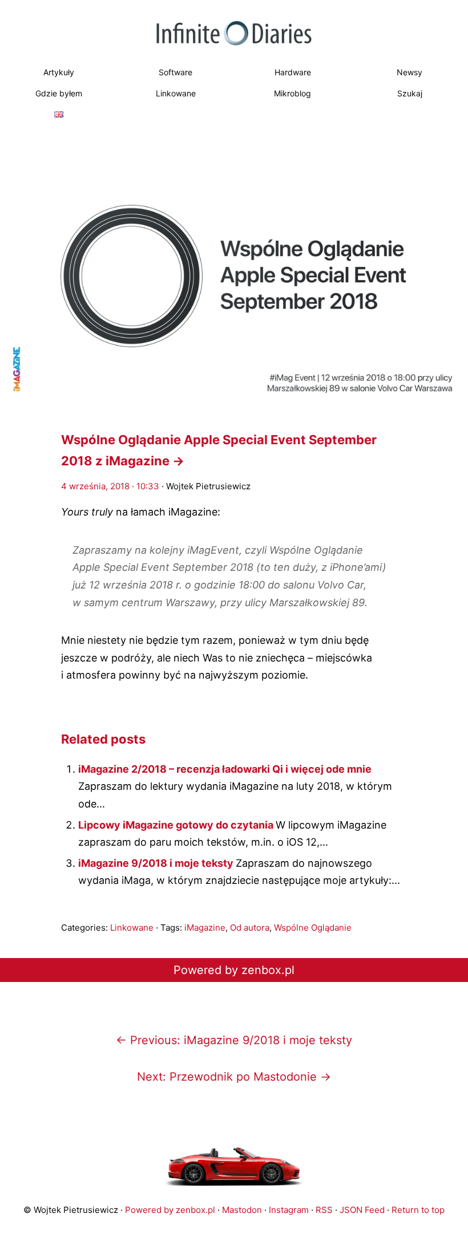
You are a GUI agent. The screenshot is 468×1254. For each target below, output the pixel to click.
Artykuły (58, 72)
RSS (324, 1209)
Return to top (418, 1209)
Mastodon (242, 1209)
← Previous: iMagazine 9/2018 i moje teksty (234, 1040)
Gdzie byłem (58, 93)
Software (175, 72)
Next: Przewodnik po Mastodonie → (234, 1076)
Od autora (249, 927)
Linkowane (176, 93)
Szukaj (409, 93)
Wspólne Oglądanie (313, 927)
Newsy (409, 72)
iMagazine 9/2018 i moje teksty (157, 863)
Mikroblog (292, 93)
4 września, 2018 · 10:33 (110, 486)
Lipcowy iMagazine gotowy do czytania (177, 825)
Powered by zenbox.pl (234, 970)
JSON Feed (362, 1209)
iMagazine (204, 927)
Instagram (289, 1209)
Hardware (293, 72)
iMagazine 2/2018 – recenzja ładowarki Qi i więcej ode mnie (225, 769)
